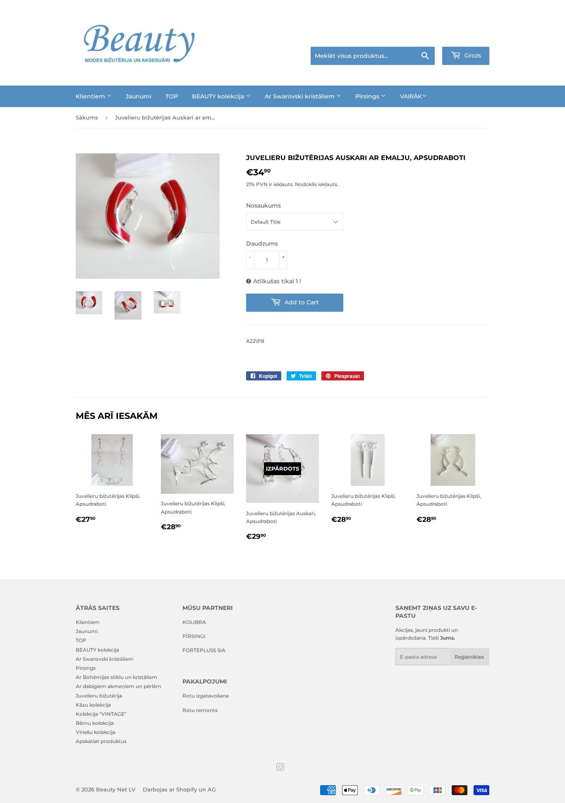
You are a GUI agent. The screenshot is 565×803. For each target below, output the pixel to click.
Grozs (472, 55)
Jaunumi (138, 96)
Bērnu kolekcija (95, 723)
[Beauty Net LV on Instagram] (280, 768)
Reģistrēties (469, 657)
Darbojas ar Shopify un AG (179, 789)
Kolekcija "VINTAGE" (101, 714)
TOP (171, 96)
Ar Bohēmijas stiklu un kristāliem (116, 677)
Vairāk (411, 96)
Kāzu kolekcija (93, 705)
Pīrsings (368, 96)
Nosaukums (263, 205)
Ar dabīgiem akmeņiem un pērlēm (118, 686)
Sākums (87, 117)
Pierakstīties (432, 36)
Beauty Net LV (115, 789)
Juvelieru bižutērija (99, 696)
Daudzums (262, 243)
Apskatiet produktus (101, 741)
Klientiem (91, 96)
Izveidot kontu (473, 36)
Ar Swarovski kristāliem (300, 96)
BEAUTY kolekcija (219, 96)
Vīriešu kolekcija (95, 732)
